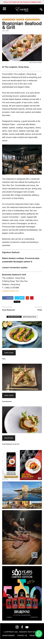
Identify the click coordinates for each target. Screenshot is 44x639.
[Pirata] (22, 334)
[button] (40, 9)
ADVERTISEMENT (8, 635)
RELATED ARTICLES (14, 317)
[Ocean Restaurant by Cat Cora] (22, 419)
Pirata (39, 310)
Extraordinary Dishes (32, 19)
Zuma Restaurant (8, 310)
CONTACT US (22, 635)
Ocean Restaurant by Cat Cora (10, 444)
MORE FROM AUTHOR (29, 317)
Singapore (8, 438)
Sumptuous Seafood (9, 19)
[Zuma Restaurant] (22, 377)
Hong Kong (20, 19)
